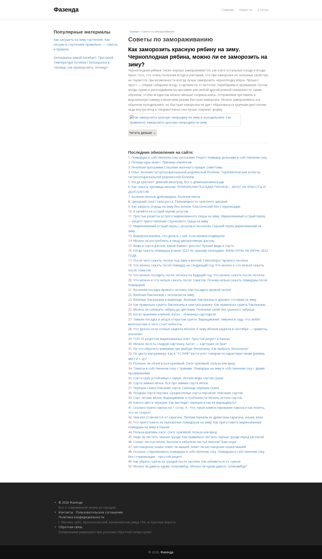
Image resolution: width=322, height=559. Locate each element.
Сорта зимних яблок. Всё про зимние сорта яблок (170, 383)
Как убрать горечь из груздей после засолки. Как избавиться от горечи (187, 461)
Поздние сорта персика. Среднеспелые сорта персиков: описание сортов (188, 393)
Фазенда (66, 9)
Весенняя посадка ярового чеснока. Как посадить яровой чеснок (182, 290)
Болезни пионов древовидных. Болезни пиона (165, 197)
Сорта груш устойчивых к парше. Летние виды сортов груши (178, 378)
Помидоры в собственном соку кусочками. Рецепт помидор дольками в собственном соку (199, 157)
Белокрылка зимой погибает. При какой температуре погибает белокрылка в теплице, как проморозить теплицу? (83, 62)
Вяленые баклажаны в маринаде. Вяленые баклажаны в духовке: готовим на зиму (194, 299)
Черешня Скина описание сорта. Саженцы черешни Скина (176, 388)
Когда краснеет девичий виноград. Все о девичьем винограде (177, 182)
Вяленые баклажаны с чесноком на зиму (163, 295)
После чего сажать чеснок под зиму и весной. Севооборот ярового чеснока (190, 260)
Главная (227, 10)
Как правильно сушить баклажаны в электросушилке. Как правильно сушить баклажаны (199, 304)
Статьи (263, 10)
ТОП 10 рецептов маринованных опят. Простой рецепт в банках (181, 339)
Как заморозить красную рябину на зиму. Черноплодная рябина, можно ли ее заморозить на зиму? (197, 56)
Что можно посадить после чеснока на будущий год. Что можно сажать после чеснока (198, 275)
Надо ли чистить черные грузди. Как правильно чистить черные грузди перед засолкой (198, 437)
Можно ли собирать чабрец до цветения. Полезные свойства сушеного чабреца (193, 309)
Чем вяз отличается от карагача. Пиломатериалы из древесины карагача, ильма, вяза (198, 417)
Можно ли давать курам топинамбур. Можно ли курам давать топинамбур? (190, 466)
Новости (245, 10)
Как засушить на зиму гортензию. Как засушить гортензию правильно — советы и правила (85, 44)
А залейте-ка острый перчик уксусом (160, 211)
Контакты (65, 512)
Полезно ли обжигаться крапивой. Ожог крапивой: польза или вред (184, 363)
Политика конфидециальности (81, 517)
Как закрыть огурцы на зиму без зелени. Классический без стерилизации (185, 206)
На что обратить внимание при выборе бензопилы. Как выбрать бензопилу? (190, 349)
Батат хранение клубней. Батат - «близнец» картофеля (174, 314)
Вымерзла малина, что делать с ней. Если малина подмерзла (179, 236)
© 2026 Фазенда (70, 502)
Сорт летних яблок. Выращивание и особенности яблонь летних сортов (187, 398)
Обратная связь (70, 527)
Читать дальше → (142, 133)
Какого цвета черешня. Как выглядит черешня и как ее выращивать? (184, 402)
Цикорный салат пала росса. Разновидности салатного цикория (179, 201)
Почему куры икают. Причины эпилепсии (161, 162)
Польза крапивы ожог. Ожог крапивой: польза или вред (175, 432)
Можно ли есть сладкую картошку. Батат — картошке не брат (180, 344)
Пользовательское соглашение (99, 512)
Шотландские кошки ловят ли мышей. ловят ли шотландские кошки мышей (189, 447)
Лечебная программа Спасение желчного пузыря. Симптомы (176, 167)
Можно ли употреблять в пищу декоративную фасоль (173, 241)
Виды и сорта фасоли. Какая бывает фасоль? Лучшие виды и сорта (183, 246)
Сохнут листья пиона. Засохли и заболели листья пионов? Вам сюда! (184, 442)
